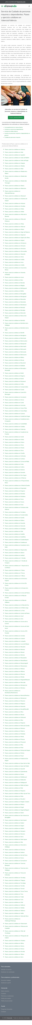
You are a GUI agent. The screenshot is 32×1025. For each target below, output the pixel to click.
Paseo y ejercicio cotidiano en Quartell (15, 769)
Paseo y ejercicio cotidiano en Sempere (15, 831)
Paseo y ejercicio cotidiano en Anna (14, 262)
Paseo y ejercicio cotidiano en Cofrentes (15, 456)
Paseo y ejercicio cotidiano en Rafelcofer (15, 780)
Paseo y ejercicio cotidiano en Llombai (15, 636)
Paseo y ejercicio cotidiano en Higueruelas (16, 550)
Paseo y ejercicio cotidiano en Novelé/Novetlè (17, 709)
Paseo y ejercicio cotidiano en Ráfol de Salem (16, 785)
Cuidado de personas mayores (12, 137)
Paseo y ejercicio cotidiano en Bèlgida (15, 285)
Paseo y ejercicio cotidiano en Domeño (15, 472)
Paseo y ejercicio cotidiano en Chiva (14, 450)
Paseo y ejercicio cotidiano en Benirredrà (15, 346)
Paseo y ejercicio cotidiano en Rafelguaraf (16, 782)
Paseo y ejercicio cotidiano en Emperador (15, 488)
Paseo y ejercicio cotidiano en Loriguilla (15, 641)
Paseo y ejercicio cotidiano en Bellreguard (16, 288)
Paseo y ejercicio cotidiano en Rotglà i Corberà (17, 802)
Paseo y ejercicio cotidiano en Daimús (15, 470)
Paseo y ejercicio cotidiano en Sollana (14, 852)
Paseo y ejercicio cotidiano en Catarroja (15, 429)
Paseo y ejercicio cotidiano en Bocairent (15, 363)
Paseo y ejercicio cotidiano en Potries (14, 753)
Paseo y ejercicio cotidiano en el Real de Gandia (17, 485)
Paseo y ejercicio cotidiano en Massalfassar (16, 660)
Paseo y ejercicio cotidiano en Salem (14, 813)
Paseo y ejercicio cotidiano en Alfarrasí (15, 226)
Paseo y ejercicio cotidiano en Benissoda (15, 352)
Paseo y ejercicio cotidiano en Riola (14, 796)
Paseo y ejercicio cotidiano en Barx (14, 280)
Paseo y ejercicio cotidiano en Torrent (14, 888)
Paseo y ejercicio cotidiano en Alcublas (15, 206)
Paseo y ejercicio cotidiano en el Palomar (15, 478)
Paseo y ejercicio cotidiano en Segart (14, 826)
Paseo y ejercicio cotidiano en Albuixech (15, 196)
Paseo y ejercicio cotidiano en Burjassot (15, 381)
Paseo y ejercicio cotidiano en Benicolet (15, 313)
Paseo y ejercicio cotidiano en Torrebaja (15, 883)
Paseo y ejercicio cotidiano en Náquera (15, 704)
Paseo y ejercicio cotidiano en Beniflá (14, 333)
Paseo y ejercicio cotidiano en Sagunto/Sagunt (17, 810)
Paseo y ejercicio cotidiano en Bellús (14, 291)
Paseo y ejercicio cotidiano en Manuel (14, 652)
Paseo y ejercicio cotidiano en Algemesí (15, 235)
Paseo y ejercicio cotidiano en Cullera (14, 467)
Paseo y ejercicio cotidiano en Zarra (14, 957)
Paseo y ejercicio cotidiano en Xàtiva (14, 943)
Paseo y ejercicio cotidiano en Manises (15, 649)
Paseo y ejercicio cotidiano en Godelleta (15, 537)
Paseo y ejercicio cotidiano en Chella (14, 439)
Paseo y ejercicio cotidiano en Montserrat (15, 698)
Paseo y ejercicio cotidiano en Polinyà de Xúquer (17, 750)
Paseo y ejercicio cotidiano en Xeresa (14, 949)
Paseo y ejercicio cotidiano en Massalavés (16, 658)
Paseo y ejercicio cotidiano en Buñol (14, 378)
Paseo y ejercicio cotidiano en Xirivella (15, 951)
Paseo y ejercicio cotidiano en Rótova (14, 804)
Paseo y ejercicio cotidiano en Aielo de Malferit (17, 158)
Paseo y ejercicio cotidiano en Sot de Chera (16, 855)
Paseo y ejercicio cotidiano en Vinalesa (15, 940)
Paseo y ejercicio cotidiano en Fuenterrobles (16, 515)
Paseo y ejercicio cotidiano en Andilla (14, 259)
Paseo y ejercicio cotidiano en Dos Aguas (15, 475)
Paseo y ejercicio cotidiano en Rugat (14, 807)
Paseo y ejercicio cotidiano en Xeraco (14, 946)
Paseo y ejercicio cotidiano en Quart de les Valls (17, 763)
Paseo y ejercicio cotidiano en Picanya (15, 739)
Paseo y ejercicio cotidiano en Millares (15, 671)
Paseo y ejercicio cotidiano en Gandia (14, 518)
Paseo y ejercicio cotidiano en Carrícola (15, 405)
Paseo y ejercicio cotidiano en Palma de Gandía (17, 725)
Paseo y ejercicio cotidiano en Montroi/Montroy (17, 695)
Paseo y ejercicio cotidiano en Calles (14, 384)
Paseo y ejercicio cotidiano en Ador (14, 152)
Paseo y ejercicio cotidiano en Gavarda (15, 523)
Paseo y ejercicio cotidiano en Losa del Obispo (17, 644)
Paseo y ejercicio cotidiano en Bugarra (15, 376)
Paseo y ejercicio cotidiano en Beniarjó (15, 307)
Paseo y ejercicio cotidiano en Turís (14, 899)
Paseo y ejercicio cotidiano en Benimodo (15, 338)
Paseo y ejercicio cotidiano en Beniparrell (15, 344)
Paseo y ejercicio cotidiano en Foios (14, 505)
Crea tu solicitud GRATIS (16, 117)
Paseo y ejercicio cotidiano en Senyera (15, 834)
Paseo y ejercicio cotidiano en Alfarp (14, 224)
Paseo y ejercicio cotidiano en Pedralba (15, 734)
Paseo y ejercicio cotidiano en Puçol (14, 756)
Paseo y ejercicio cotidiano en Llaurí (14, 616)
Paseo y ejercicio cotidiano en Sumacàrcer (16, 860)
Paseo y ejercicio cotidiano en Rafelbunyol (16, 777)
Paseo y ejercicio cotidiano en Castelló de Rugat (17, 416)
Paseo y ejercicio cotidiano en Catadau (15, 426)
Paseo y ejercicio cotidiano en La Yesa (15, 610)
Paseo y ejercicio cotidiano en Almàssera (15, 243)
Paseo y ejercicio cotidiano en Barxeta (15, 283)
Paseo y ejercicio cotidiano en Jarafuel (15, 555)
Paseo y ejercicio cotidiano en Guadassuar (16, 542)
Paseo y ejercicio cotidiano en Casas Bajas (16, 411)
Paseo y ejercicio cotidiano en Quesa (14, 774)
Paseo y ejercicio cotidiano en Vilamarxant (16, 923)
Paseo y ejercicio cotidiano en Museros (15, 701)
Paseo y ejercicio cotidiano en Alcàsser (15, 203)
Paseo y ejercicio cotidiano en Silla (14, 842)
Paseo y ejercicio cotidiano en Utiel (14, 902)
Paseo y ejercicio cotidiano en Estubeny (15, 496)
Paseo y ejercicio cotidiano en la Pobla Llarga (16, 608)
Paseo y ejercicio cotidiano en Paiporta (15, 723)
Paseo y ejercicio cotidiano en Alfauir (14, 229)
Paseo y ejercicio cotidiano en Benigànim (15, 335)
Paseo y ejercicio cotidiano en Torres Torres (16, 891)
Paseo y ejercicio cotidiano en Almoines (15, 248)
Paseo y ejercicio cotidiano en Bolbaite (15, 365)
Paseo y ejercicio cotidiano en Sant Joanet (16, 820)
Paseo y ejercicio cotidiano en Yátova (14, 954)
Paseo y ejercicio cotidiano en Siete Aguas (16, 839)
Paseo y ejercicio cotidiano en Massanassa (16, 666)
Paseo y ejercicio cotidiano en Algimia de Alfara (17, 237)
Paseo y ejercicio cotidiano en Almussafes (16, 251)
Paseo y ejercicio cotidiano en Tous (14, 894)
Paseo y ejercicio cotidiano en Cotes (14, 464)
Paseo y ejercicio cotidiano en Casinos (15, 413)
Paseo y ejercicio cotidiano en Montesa (15, 688)
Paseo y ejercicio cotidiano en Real (14, 788)
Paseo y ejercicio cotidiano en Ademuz (15, 149)
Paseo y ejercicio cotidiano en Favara (14, 502)
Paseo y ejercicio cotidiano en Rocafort (15, 799)
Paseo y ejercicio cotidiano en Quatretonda (16, 771)
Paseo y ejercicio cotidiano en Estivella (15, 494)
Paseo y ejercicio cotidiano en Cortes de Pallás (17, 461)
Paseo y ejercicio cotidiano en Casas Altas (16, 408)
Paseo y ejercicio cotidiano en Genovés (15, 526)
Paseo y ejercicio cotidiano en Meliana (15, 669)
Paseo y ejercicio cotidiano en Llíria (14, 619)
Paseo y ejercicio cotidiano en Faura (14, 499)
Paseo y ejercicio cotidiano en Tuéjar (14, 897)
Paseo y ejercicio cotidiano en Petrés (14, 736)
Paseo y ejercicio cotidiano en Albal (14, 169)
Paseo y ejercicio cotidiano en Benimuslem (16, 341)
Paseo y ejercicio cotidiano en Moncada (15, 682)
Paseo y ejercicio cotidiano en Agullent (15, 155)
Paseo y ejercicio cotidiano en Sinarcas (15, 850)
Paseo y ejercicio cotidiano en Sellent (14, 828)
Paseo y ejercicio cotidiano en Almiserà (15, 246)
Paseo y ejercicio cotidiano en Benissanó (15, 349)
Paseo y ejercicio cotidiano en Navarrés (15, 706)
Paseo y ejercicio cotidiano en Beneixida (15, 302)
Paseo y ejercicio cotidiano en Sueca (14, 858)
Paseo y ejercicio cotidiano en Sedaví (14, 823)
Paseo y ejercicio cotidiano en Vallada (14, 908)
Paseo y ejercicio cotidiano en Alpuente (15, 254)
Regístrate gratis (21, 2)
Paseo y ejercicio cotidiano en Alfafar (14, 211)
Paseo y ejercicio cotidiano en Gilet (14, 531)
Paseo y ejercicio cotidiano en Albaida (15, 166)
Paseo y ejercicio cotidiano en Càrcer (14, 400)
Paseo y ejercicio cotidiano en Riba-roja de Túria (17, 793)
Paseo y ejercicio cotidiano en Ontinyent (15, 717)
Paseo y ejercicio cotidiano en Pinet (14, 747)
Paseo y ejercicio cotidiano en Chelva (14, 442)
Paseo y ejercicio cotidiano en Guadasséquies (17, 539)
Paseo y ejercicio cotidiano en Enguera (15, 491)
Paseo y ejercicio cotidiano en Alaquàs (15, 163)
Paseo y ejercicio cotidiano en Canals (14, 389)
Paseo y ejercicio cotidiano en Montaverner (16, 685)
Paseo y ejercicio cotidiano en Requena (15, 791)
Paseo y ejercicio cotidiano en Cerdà (14, 437)
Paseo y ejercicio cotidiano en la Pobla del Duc (17, 605)
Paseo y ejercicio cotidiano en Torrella (15, 886)
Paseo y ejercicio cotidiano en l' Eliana (15, 570)
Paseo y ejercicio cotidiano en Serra (14, 837)
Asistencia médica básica (11, 131)
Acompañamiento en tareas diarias (13, 127)
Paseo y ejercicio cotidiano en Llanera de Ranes (17, 613)
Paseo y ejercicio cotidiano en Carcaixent (15, 397)
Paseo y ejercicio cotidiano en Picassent (15, 742)
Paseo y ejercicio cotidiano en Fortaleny (15, 512)
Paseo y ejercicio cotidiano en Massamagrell (16, 663)
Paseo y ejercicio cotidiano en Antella (14, 265)
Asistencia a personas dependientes (13, 129)
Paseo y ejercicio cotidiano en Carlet (14, 402)
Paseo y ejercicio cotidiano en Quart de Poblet (17, 766)
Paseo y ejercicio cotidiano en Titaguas (15, 880)
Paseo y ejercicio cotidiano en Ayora (14, 277)
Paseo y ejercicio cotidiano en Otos (14, 720)
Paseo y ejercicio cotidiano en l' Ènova (15, 573)
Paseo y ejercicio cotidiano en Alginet (14, 240)
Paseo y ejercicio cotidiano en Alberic (14, 186)
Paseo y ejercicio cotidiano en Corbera (15, 459)
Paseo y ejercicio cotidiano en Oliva (14, 712)
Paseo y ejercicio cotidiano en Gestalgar (15, 528)
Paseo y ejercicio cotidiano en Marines (15, 655)
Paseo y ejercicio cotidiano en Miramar (15, 674)
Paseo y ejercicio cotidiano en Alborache (15, 188)
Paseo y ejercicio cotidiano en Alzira (14, 257)
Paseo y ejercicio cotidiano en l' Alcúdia (15, 558)
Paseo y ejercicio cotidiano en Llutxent (15, 638)
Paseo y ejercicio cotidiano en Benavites (15, 299)
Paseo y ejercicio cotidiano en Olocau (14, 714)
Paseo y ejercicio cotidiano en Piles (14, 745)
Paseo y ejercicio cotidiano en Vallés (14, 913)
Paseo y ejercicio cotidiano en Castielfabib (16, 424)
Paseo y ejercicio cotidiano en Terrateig (15, 877)
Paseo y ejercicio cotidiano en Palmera (15, 728)
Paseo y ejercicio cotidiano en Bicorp (14, 360)
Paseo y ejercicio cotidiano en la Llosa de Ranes (17, 593)
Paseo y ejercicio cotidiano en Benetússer (16, 305)
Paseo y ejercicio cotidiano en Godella (15, 534)
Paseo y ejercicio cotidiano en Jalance (14, 552)
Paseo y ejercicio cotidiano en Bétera (14, 357)
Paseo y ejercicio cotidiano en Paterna (15, 731)
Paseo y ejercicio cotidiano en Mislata (14, 677)
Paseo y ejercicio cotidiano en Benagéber (15, 294)
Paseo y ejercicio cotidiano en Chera (14, 445)
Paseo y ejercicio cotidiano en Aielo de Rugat (16, 160)
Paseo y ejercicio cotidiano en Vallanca (15, 910)
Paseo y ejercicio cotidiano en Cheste (14, 448)
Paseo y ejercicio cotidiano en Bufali (14, 373)
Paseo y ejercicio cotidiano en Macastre (15, 647)
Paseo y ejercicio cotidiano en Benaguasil (15, 296)
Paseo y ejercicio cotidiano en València (15, 905)
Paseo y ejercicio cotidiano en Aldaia (14, 209)
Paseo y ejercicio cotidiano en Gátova (14, 520)
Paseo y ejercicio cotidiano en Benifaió (15, 320)
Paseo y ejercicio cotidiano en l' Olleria (15, 576)
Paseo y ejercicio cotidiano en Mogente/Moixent (17, 680)
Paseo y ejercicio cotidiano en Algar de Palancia (17, 232)
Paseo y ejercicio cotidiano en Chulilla (15, 453)
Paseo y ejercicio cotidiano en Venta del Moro (16, 916)
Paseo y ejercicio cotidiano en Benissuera (15, 355)
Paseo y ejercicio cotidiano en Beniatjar (15, 310)
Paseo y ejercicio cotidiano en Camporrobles (16, 387)
